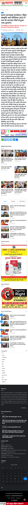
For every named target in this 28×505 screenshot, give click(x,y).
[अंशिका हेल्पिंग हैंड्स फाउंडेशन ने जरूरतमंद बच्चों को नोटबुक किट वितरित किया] (21, 184)
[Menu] (26, 3)
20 (15, 478)
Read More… (24, 408)
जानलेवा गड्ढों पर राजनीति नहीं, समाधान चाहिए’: (6, 167)
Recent (13, 201)
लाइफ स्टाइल (4, 375)
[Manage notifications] (24, 500)
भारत (3, 366)
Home (3, 9)
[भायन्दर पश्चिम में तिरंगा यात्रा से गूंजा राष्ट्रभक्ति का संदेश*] (21, 153)
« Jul (2, 487)
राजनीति (3, 373)
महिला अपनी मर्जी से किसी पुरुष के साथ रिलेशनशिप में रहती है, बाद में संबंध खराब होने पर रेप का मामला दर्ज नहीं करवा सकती (18, 214)
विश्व (3, 377)
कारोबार (3, 359)
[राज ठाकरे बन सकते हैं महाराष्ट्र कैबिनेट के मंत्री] (5, 222)
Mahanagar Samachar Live (8, 30)
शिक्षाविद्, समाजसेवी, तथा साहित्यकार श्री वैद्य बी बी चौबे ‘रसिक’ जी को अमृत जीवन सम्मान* (7, 160)
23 (25, 478)
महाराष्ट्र (7, 9)
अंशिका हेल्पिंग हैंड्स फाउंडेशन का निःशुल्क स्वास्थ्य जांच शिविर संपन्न (21, 176)
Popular (5, 201)
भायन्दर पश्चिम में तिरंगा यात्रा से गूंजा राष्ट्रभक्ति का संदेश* (20, 158)
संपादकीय (4, 381)
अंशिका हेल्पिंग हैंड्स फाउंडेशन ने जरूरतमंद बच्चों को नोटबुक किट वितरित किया (21, 191)
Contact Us (18, 498)
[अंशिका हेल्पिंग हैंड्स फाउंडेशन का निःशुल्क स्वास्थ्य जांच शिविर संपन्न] (21, 169)
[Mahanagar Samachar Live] (12, 3)
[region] (14, 133)
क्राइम (3, 361)
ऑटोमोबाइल (4, 357)
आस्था (3, 355)
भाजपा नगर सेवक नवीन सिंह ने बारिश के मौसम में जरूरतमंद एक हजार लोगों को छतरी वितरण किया (7, 191)
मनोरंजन (3, 368)
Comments (22, 201)
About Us (13, 498)
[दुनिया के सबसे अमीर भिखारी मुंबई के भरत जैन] (5, 207)
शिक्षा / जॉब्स (4, 379)
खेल (2, 364)
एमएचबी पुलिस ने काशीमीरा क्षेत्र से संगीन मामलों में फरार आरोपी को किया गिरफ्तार (18, 235)
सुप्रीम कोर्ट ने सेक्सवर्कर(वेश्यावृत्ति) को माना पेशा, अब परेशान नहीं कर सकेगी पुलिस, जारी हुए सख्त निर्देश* (18, 228)
